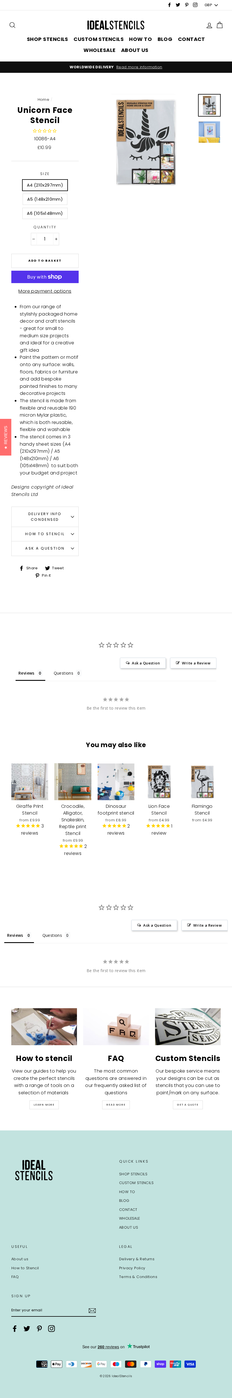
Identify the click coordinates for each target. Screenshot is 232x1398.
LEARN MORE (44, 1104)
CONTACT (191, 39)
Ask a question (45, 548)
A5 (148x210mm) (45, 199)
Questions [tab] (64, 673)
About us (19, 1259)
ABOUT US (135, 50)
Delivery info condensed (45, 516)
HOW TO (140, 39)
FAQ (15, 1276)
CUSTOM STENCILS (99, 39)
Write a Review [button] (196, 663)
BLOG (165, 39)
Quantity (44, 227)
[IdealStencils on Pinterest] (39, 1328)
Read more (115, 1104)
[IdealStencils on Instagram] (51, 1328)
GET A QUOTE (188, 1104)
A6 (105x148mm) (45, 213)
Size (45, 173)
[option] (116, 67)
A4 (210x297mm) (45, 185)
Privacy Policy (132, 1268)
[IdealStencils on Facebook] (14, 1328)
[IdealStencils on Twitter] (26, 1328)
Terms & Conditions (138, 1276)
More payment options (44, 291)
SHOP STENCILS (47, 39)
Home (44, 99)
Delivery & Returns (136, 1259)
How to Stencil (45, 533)
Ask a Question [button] (146, 663)
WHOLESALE (99, 50)
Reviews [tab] (26, 673)
